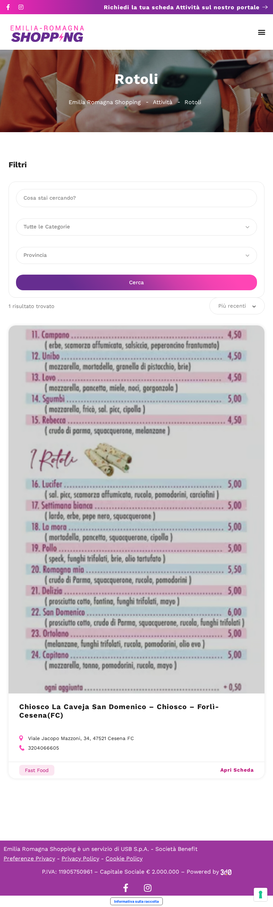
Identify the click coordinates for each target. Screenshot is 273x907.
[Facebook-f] (8, 7)
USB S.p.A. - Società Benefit (159, 849)
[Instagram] (21, 7)
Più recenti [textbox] (232, 306)
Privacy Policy (80, 858)
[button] (262, 32)
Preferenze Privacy (29, 858)
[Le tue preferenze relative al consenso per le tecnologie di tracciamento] (260, 894)
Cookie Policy (124, 858)
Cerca (136, 282)
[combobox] (237, 305)
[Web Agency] (226, 871)
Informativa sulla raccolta (136, 901)
